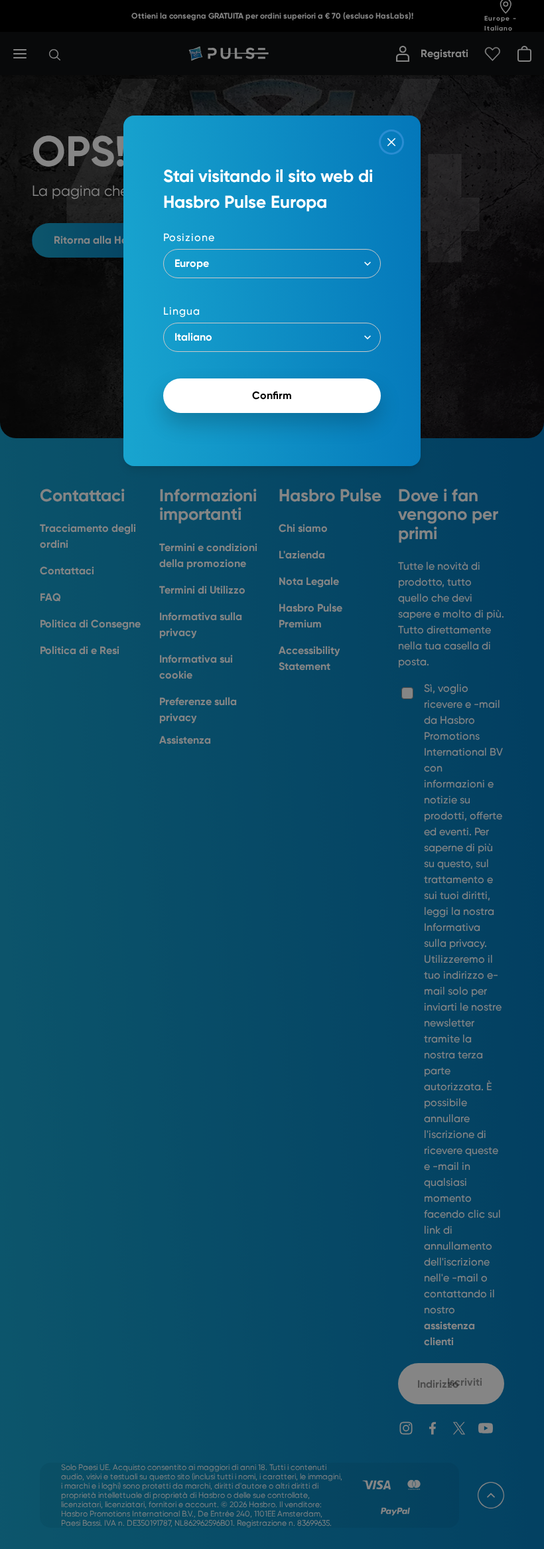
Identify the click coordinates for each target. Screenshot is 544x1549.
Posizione (189, 237)
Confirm (272, 395)
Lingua (181, 311)
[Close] (391, 142)
